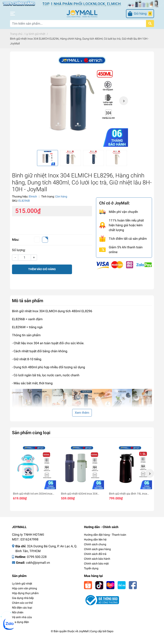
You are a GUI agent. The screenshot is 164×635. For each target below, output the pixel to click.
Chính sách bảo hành (97, 558)
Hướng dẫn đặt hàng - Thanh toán (105, 534)
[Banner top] (82, 3)
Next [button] (123, 100)
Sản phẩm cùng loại (31, 432)
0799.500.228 (37, 557)
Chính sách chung (95, 544)
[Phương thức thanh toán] (124, 265)
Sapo (110, 631)
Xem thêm (82, 413)
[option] (82, 101)
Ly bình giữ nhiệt (22, 583)
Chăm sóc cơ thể (22, 602)
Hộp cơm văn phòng (24, 588)
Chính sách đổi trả (95, 553)
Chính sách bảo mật (96, 563)
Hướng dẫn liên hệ (95, 539)
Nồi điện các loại (22, 607)
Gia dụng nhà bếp (23, 598)
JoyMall (83, 631)
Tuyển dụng (91, 568)
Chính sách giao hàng (97, 549)
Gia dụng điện (20, 622)
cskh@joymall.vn (38, 563)
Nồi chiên (17, 612)
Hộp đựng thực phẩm (25, 593)
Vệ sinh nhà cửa (22, 617)
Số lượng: (19, 250)
